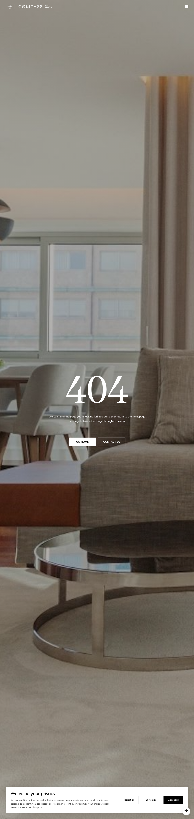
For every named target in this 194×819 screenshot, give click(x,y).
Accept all (173, 799)
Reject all (129, 799)
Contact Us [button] (111, 441)
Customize (151, 799)
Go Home (82, 441)
